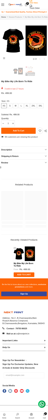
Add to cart (18, 131)
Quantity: (5, 118)
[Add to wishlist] (40, 131)
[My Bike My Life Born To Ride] (24, 253)
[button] (40, 59)
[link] (12, 222)
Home (3, 17)
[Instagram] (10, 391)
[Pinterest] (16, 391)
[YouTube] (22, 391)
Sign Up (24, 294)
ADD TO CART (24, 275)
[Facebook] (4, 391)
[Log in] (21, 4)
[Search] (9, 4)
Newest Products (15, 17)
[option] (24, 41)
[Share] (45, 131)
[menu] (2, 4)
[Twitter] (28, 391)
